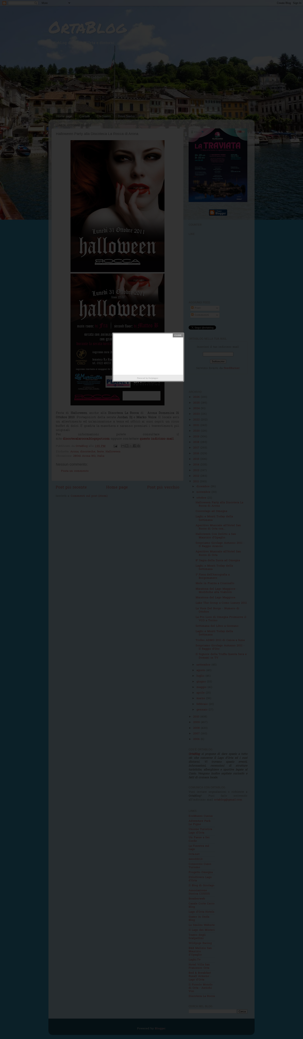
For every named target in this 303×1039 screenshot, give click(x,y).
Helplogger (153, 378)
